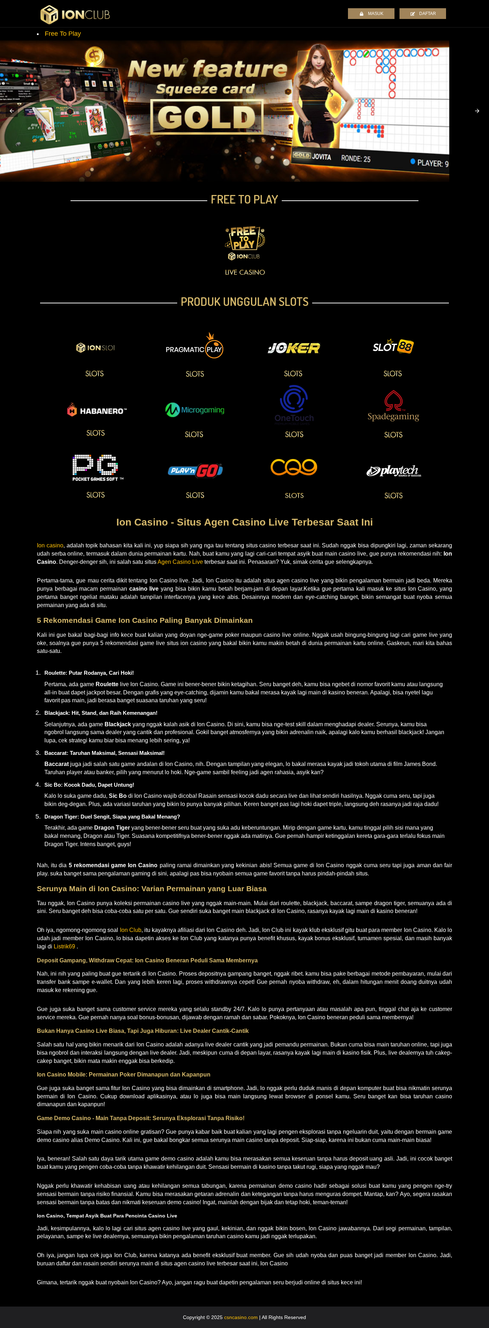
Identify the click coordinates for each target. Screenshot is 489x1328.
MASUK (375, 13)
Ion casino (50, 545)
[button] (12, 111)
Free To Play (63, 33)
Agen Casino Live (180, 562)
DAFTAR (427, 13)
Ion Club (130, 930)
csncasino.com (241, 1317)
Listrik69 (64, 946)
